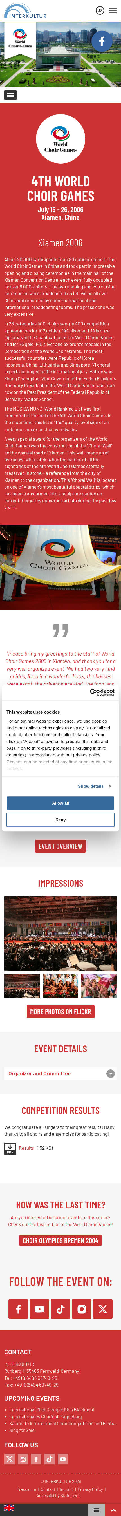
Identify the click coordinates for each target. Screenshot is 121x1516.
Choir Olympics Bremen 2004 (60, 1240)
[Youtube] (63, 1459)
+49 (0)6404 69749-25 (35, 1378)
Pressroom (26, 1489)
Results (26, 1148)
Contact (48, 1489)
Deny (60, 819)
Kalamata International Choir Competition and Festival (63, 1423)
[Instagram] (81, 1309)
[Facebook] (18, 1309)
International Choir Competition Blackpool (51, 1409)
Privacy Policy (90, 1489)
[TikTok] (60, 1309)
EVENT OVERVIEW (60, 846)
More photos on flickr (60, 1011)
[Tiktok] (49, 1459)
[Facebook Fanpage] (102, 41)
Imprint (66, 1489)
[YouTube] (39, 1309)
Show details (91, 786)
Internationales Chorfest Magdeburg (45, 1416)
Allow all (60, 803)
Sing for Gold (22, 1430)
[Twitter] (103, 1309)
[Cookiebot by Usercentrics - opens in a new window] (90, 692)
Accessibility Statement (58, 1495)
